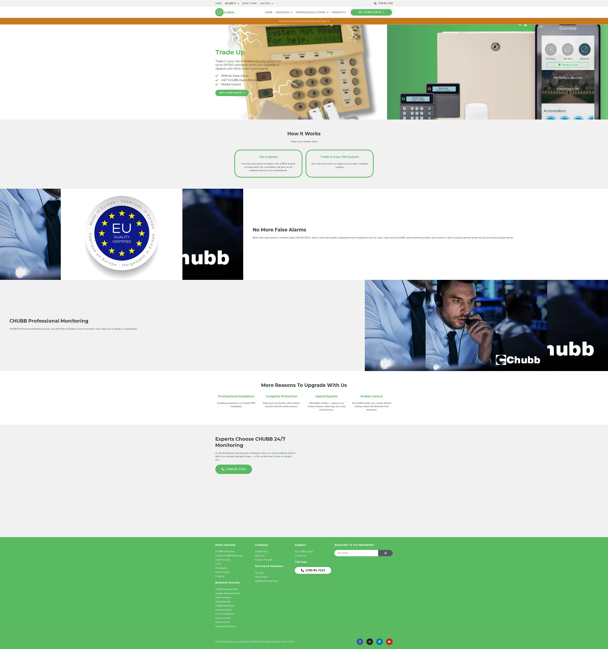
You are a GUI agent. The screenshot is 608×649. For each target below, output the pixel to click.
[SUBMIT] (385, 553)
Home (218, 3)
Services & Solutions (310, 12)
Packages (282, 12)
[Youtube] (389, 641)
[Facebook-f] (360, 641)
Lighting (265, 3)
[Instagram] (369, 641)
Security (230, 3)
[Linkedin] (379, 641)
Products (339, 12)
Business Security (227, 582)
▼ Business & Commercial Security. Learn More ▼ (304, 21)
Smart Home (249, 3)
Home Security (225, 544)
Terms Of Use (288, 641)
